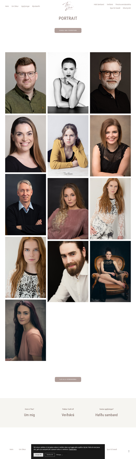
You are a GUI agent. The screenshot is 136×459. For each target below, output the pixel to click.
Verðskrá (110, 4)
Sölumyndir (127, 8)
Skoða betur (73, 449)
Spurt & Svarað (115, 8)
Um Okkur (15, 6)
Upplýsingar (25, 6)
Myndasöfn (36, 6)
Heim (7, 6)
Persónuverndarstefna (123, 4)
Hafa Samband (99, 4)
